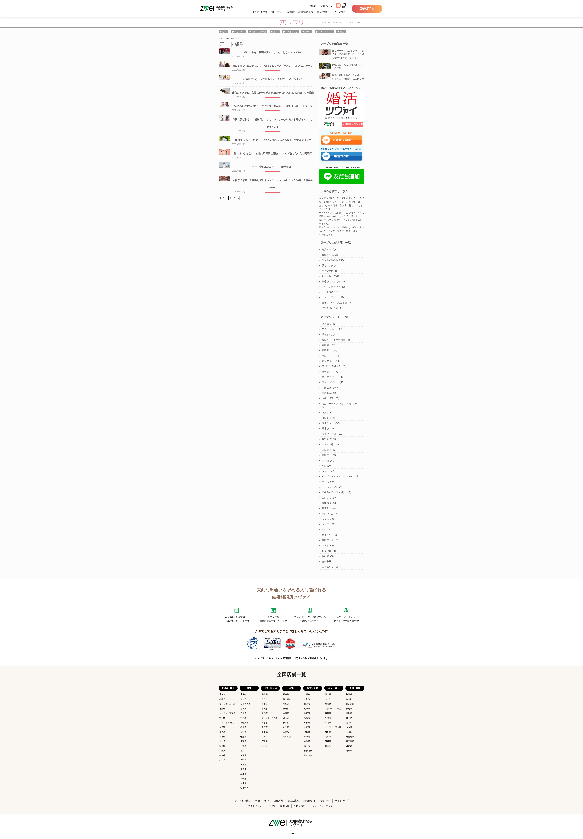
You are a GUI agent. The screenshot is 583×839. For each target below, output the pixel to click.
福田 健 (325, 345)
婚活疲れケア (329, 276)
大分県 (349, 727)
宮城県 (222, 737)
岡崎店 (286, 704)
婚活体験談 (322, 12)
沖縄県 (349, 746)
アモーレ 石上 (329, 329)
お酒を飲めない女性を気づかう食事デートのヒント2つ (273, 79)
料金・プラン (277, 12)
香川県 (328, 732)
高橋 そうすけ (329, 433)
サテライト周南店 (333, 727)
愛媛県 (328, 741)
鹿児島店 (350, 741)
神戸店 (307, 713)
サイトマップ (342, 800)
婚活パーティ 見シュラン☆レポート (340, 403)
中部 (291, 688)
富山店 (265, 737)
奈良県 (307, 741)
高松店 (328, 737)
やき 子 (325, 524)
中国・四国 (333, 688)
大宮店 (243, 760)
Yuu (324, 465)
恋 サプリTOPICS (331, 366)
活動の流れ (293, 800)
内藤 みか (327, 387)
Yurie (324, 529)
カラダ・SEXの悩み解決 (334, 302)
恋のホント (327, 371)
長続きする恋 (329, 254)
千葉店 (243, 741)
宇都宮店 (244, 788)
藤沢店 (243, 732)
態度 (342, 31)
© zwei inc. (291, 833)
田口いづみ (327, 513)
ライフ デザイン (330, 382)
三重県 (286, 732)
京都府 (307, 722)
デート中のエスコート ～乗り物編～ (272, 166)
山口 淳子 (327, 449)
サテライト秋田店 (227, 722)
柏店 (242, 750)
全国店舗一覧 (291, 674)
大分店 (349, 732)
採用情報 (284, 806)
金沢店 (265, 746)
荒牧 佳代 (327, 334)
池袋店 (243, 708)
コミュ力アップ (325, 31)
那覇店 (349, 750)
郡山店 (222, 760)
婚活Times (325, 800)
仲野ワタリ (327, 540)
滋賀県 (307, 732)
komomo (326, 519)
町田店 (243, 718)
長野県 (265, 694)
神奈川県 (244, 722)
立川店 (243, 713)
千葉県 (243, 737)
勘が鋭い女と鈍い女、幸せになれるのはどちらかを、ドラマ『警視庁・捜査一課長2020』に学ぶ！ (341, 231)
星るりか (326, 535)
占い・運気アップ (331, 286)
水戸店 (243, 769)
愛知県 (286, 694)
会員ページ (326, 6)
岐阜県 (286, 722)
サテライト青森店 (227, 713)
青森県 (222, 708)
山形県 (222, 746)
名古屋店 (287, 699)
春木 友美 (327, 503)
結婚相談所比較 (305, 12)
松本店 (265, 704)
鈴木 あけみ (328, 428)
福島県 (222, 755)
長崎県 (349, 708)
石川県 (265, 741)
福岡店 (349, 699)
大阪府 (307, 694)
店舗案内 (291, 12)
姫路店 (307, 718)
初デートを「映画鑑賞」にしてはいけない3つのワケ (273, 52)
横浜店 (243, 727)
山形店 (222, 750)
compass (326, 551)
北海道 (222, 694)
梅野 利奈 (327, 439)
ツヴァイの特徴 (259, 12)
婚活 (275, 31)
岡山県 (328, 694)
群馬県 (243, 774)
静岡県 (286, 708)
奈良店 (307, 746)
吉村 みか (327, 460)
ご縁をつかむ (291, 31)
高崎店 (243, 779)
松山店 (328, 746)
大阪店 (307, 699)
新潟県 (265, 708)
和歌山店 (308, 755)
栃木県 (243, 783)
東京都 (243, 694)
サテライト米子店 (333, 708)
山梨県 (265, 722)
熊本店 (349, 722)
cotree (325, 471)
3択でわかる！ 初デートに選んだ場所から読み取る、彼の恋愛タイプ (273, 140)
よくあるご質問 (338, 12)
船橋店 (243, 746)
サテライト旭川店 (227, 704)
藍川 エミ (327, 323)
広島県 (328, 713)
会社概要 (311, 6)
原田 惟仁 (327, 350)
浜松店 (286, 718)
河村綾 (325, 556)
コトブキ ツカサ (330, 377)
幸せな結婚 (327, 270)
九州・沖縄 (355, 688)
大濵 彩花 (327, 393)
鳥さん (325, 481)
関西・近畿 (312, 688)
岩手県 (222, 727)
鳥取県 (328, 704)
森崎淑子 (326, 561)
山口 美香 (327, 497)
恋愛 (224, 31)
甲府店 (265, 727)
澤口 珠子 (327, 418)
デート (308, 31)
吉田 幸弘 (327, 455)
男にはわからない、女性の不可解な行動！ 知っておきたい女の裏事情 (273, 153)
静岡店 (286, 713)
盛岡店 (222, 732)
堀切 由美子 (328, 361)
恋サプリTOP (224, 38)
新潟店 (265, 713)
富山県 (265, 732)
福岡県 (349, 694)
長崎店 (349, 713)
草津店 (307, 737)
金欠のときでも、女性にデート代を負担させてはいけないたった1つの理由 (273, 92)
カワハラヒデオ (330, 487)
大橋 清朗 (327, 398)
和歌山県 (308, 750)
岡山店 (328, 699)
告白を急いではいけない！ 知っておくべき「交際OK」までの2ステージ (273, 65)
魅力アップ (327, 249)
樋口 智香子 (328, 355)
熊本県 (349, 718)
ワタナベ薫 (327, 444)
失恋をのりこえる (331, 281)
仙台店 (222, 741)
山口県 (328, 722)
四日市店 (287, 737)
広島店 (328, 718)
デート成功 (327, 292)
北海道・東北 (228, 688)
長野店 (265, 699)
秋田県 (222, 718)
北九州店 (350, 704)
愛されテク (239, 31)
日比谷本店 (245, 704)
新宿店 (243, 699)
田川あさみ (327, 566)
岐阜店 (286, 727)
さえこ (325, 412)
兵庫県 (307, 708)
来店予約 (368, 8)
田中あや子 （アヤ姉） (333, 492)
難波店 (307, 704)
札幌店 (222, 699)
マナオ (325, 545)
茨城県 (243, 764)
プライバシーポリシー (323, 806)
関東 (249, 688)
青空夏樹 (326, 508)
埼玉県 (243, 755)
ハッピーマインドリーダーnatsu (338, 476)
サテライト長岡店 (269, 718)
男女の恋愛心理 (259, 31)
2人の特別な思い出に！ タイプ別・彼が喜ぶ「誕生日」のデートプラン (272, 106)
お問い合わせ (301, 806)
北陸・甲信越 (270, 688)
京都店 (307, 727)
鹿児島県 (350, 737)
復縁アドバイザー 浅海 (333, 339)
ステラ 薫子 (328, 423)
